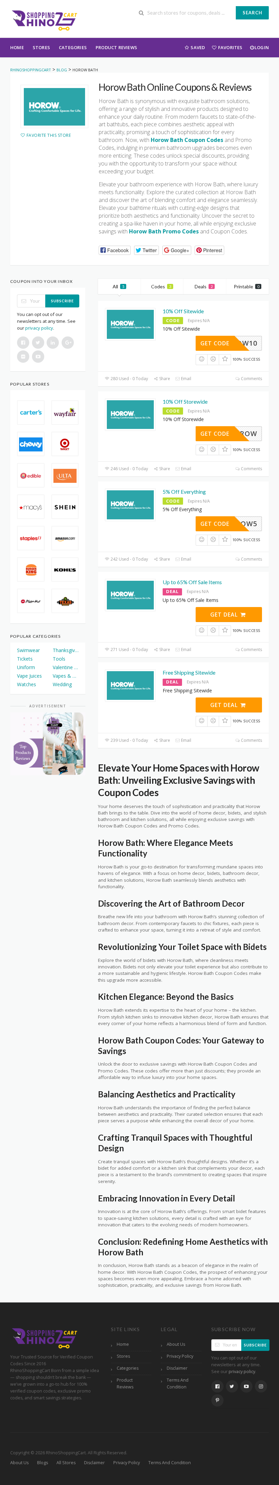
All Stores (66, 1463)
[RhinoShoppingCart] (44, 19)
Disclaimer (177, 1368)
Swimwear (28, 650)
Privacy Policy (180, 1356)
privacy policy (39, 328)
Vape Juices (29, 676)
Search (252, 12)
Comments (251, 378)
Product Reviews (116, 47)
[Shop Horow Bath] (54, 106)
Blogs (42, 1463)
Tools (59, 658)
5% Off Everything (184, 491)
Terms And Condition (177, 1383)
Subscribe (62, 301)
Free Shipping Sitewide (189, 672)
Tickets (25, 658)
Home (17, 47)
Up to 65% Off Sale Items (192, 582)
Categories (73, 47)
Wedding (62, 684)
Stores (41, 47)
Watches (26, 684)
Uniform (26, 667)
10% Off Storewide (185, 401)
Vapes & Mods (66, 676)
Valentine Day (66, 667)
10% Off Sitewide (183, 311)
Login (262, 47)
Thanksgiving (66, 650)
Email (185, 378)
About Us (176, 1344)
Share (164, 378)
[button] (115, 250)
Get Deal (225, 614)
